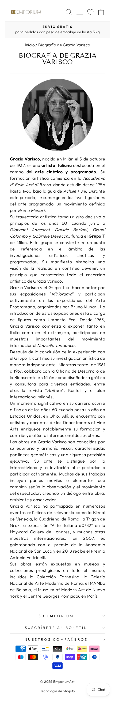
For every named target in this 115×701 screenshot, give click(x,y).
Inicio (30, 44)
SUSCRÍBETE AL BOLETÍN (56, 627)
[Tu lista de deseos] (90, 12)
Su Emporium (56, 616)
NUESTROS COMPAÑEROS (56, 639)
